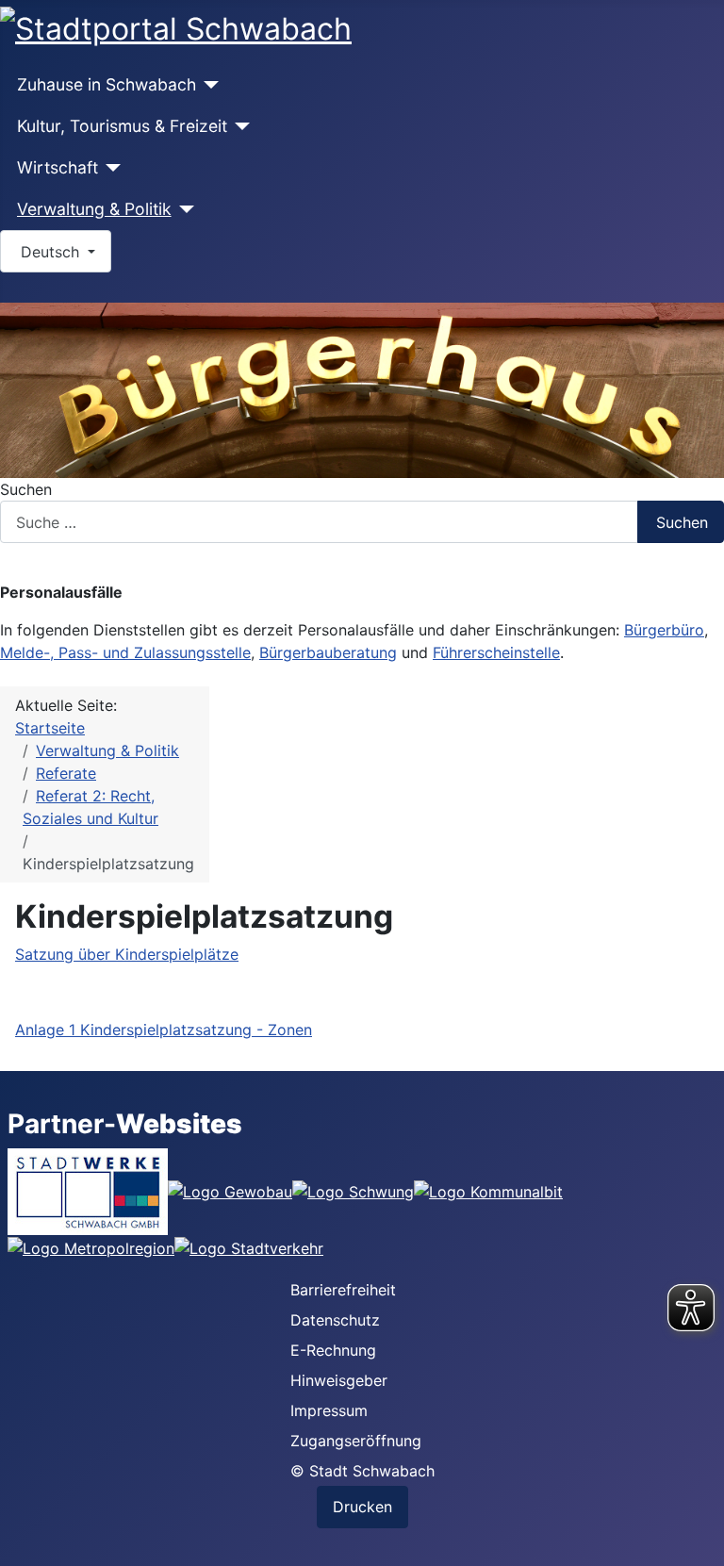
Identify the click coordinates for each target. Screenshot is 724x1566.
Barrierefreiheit (343, 1289)
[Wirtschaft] (110, 168)
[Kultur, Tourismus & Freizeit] (239, 126)
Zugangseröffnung (355, 1440)
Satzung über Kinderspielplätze (127, 954)
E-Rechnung (333, 1350)
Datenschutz (335, 1319)
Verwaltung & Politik (94, 209)
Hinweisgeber (338, 1380)
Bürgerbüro (664, 629)
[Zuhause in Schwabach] (208, 85)
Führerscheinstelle (496, 652)
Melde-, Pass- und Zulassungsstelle (125, 652)
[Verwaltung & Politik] (183, 209)
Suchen (26, 489)
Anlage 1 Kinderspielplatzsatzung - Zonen (163, 1029)
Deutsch (50, 251)
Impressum (329, 1410)
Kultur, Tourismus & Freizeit (122, 126)
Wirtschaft (57, 167)
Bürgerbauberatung (328, 652)
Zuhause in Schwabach (106, 84)
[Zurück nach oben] (700, 1542)
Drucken (362, 1506)
